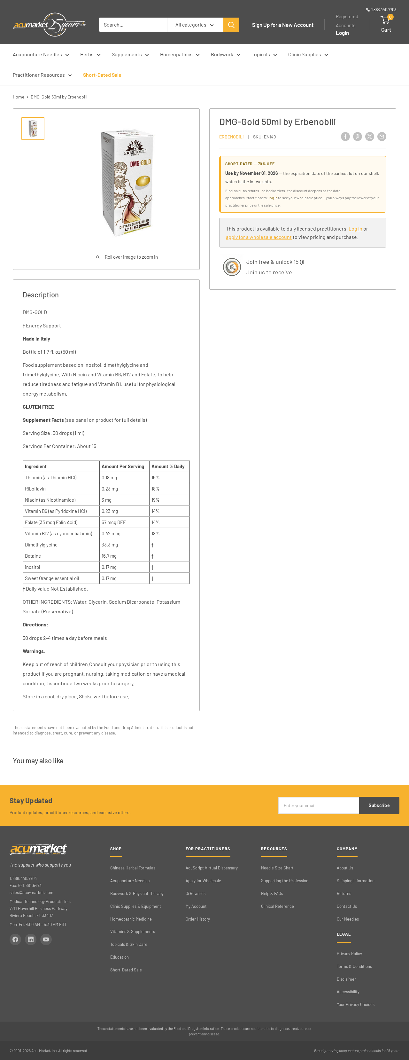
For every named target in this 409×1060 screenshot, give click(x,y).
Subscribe (379, 805)
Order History (198, 919)
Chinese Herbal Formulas (132, 867)
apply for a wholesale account (259, 237)
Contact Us (347, 906)
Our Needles (348, 919)
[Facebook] (15, 939)
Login (342, 32)
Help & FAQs (272, 893)
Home (18, 96)
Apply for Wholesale (203, 880)
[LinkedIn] (30, 939)
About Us (345, 867)
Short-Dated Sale (102, 75)
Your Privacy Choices (355, 1004)
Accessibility (348, 991)
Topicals (260, 54)
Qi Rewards (195, 893)
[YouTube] (46, 939)
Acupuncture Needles (37, 54)
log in (273, 197)
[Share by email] (381, 136)
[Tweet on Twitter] (369, 136)
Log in (355, 228)
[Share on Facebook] (345, 136)
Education (119, 957)
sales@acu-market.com (31, 892)
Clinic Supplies (304, 54)
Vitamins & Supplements (132, 931)
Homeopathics (176, 54)
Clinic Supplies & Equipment (135, 906)
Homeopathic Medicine (131, 919)
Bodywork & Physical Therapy (137, 893)
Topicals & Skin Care (128, 944)
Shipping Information (355, 880)
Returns (344, 893)
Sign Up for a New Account (282, 24)
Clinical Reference (277, 906)
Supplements (127, 54)
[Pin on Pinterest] (357, 136)
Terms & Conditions (354, 966)
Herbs (87, 54)
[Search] (231, 25)
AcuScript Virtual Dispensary (212, 867)
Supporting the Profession (284, 880)
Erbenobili (231, 136)
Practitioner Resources (39, 75)
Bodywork (222, 54)
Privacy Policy (349, 953)
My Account (196, 906)
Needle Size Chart (277, 867)
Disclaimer (346, 979)
